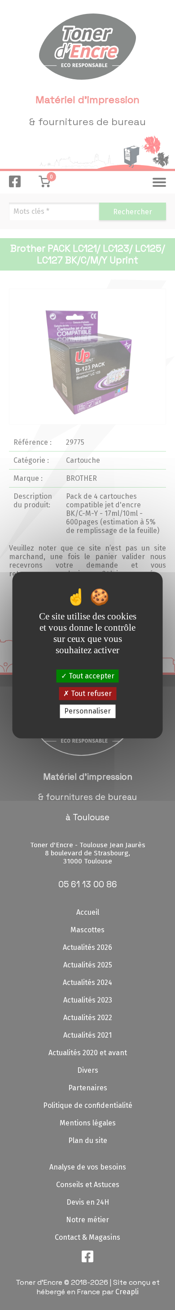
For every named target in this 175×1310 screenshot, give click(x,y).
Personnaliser (87, 711)
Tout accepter (90, 676)
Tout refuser (90, 693)
